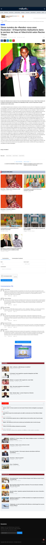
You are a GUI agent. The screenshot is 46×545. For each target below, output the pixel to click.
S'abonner (20, 532)
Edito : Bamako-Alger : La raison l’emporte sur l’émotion (22, 392)
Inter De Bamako (12, 381)
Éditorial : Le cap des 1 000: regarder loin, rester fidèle (21, 379)
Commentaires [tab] (5, 258)
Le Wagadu (11, 480)
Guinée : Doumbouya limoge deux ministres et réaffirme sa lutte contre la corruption (21, 430)
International (33, 12)
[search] (44, 9)
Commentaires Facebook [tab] (17, 258)
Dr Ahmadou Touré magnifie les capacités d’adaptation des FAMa (24, 373)
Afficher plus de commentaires (22, 342)
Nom (2, 261)
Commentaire (3, 266)
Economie (27, 12)
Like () (16, 295)
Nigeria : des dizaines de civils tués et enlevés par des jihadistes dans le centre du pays (21, 422)
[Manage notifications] (44, 540)
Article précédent (19, 161)
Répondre (10, 295)
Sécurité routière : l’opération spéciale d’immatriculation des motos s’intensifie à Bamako (27, 492)
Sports (43, 12)
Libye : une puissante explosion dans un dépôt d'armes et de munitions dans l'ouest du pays (23, 418)
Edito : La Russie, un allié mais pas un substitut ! (20, 367)
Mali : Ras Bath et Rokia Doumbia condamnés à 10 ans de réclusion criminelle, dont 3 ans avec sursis (26, 485)
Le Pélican (11, 368)
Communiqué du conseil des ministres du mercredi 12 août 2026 (9, 229)
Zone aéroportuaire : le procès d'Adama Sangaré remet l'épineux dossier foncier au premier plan (27, 479)
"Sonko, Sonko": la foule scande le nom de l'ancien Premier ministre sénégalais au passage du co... (23, 408)
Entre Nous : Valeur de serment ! (17, 457)
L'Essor (11, 374)
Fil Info (2, 12)
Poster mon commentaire (6, 280)
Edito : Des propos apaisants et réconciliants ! (20, 386)
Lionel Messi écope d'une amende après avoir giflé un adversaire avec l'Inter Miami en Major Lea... (22, 413)
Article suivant (26, 161)
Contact (43, 542)
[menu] (1, 9)
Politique (23, 12)
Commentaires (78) (7, 286)
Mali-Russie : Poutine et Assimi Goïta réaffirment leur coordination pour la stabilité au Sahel (11, 249)
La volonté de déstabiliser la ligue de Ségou (13, 163)
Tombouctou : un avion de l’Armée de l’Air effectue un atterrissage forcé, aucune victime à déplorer (27, 505)
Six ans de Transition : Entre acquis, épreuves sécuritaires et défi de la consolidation (25, 452)
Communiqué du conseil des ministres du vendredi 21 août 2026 (32, 189)
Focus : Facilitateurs (14, 464)
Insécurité (39, 12)
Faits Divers (11, 12)
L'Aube (11, 465)
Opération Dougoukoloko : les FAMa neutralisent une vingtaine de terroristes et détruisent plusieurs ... (27, 498)
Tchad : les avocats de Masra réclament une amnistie (14, 426)
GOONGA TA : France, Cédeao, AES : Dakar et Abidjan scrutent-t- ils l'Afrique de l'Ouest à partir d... (27, 439)
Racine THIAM (8, 155)
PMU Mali (6, 12)
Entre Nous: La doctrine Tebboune (8, 209)
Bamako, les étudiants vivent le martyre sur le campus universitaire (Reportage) (33, 164)
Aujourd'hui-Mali (12, 440)
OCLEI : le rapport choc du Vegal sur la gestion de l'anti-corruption (34, 229)
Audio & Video (17, 12)
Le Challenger (3, 190)
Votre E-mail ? (26, 261)
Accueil (2, 20)
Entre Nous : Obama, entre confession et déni (10, 189)
